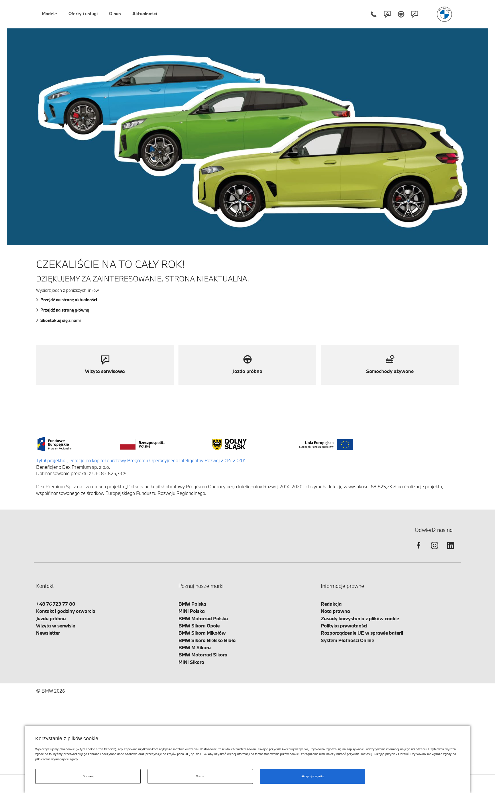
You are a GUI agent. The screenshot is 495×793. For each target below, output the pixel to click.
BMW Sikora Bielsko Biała (207, 640)
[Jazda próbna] (401, 14)
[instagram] (435, 550)
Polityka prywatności (344, 626)
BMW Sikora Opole (199, 626)
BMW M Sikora (194, 647)
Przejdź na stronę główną (64, 310)
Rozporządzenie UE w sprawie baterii (362, 633)
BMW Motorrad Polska (203, 618)
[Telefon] (373, 14)
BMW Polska (192, 604)
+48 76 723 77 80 (55, 604)
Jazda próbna (51, 618)
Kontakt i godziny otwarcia (65, 611)
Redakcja (331, 604)
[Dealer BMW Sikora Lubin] (444, 14)
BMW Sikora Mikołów (202, 633)
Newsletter (48, 633)
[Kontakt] (387, 14)
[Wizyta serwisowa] (415, 14)
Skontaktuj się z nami (60, 320)
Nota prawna (335, 611)
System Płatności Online (347, 640)
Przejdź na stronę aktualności (68, 299)
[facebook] (418, 550)
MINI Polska (191, 611)
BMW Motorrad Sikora (202, 655)
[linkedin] (451, 550)
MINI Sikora (191, 662)
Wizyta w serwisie (55, 626)
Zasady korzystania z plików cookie (360, 618)
